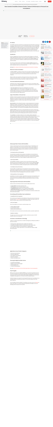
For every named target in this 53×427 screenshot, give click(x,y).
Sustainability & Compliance (34, 1)
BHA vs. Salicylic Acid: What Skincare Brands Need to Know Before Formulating (25, 67)
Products (20, 1)
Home (5, 4)
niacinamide (18, 199)
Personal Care (10, 4)
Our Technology (28, 1)
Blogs (7, 4)
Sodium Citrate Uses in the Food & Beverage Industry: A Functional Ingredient (25, 268)
